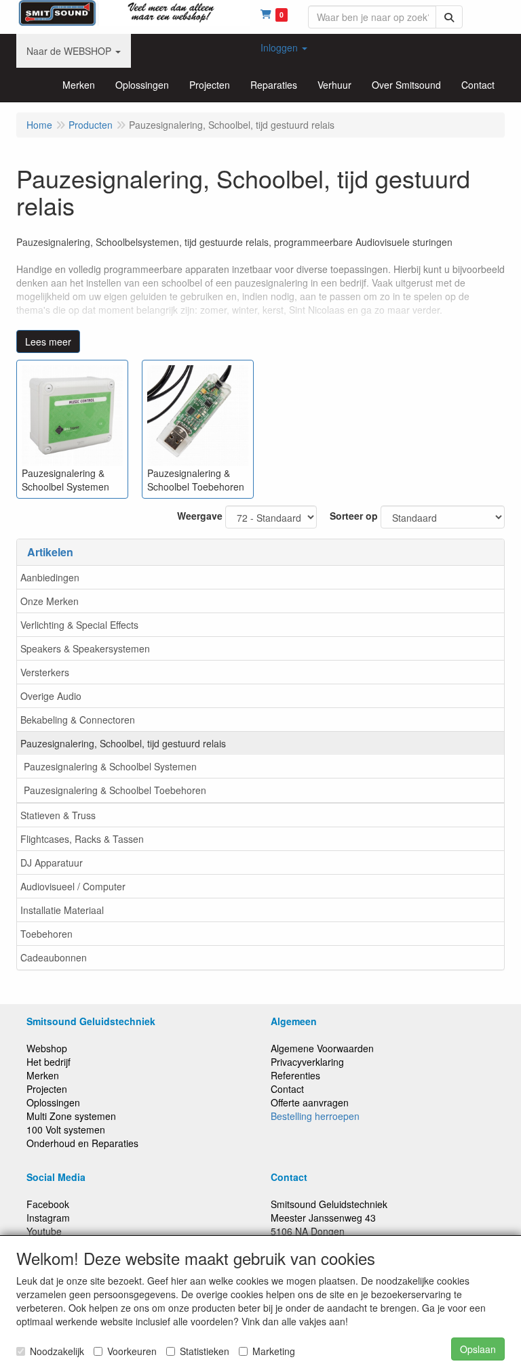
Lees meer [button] (48, 341)
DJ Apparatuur (51, 862)
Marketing (273, 1351)
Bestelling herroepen (315, 1116)
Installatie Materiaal (62, 910)
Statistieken (204, 1351)
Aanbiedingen (49, 577)
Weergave (200, 515)
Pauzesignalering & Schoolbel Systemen (110, 766)
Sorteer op (354, 515)
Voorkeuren (132, 1351)
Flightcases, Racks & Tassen (82, 839)
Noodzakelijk (57, 1351)
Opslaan (478, 1349)
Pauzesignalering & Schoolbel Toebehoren (115, 790)
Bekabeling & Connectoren (77, 719)
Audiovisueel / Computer (73, 886)
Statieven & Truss (58, 815)
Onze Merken (49, 601)
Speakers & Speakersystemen (85, 648)
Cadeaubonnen (53, 957)
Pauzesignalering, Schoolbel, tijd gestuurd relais (123, 743)
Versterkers (44, 672)
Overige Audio (50, 696)
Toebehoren (46, 933)
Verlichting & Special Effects (79, 624)
